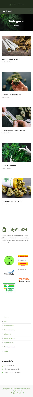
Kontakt (6, 351)
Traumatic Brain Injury (12, 202)
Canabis (4, 62)
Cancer (3, 168)
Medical (9, 62)
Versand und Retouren (9, 338)
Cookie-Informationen (9, 347)
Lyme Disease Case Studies (13, 130)
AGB (5, 321)
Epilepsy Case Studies (11, 95)
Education (9, 133)
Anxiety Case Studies (11, 59)
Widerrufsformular (8, 342)
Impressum (6, 317)
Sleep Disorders (9, 166)
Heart (8, 97)
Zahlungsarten (7, 334)
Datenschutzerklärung (9, 330)
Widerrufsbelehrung (9, 325)
